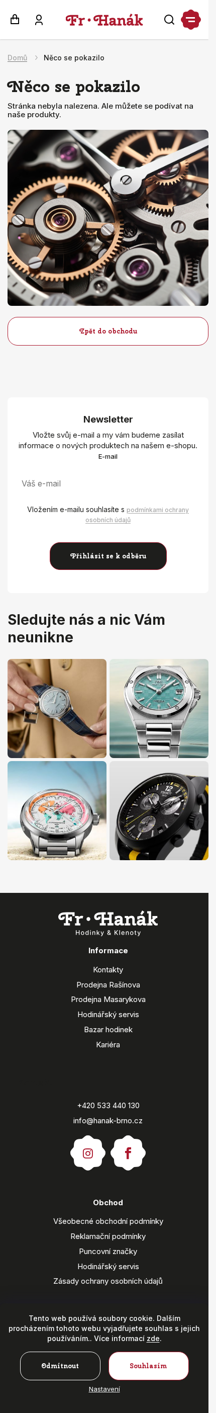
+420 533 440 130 (108, 1105)
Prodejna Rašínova (108, 984)
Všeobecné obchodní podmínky (108, 1221)
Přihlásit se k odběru (108, 556)
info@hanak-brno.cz (108, 1120)
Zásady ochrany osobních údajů (108, 1281)
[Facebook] (128, 1148)
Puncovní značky (108, 1251)
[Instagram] (87, 1148)
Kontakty (108, 969)
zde (153, 1338)
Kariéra (108, 1044)
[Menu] (191, 20)
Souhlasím (148, 1366)
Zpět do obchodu (108, 331)
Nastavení (104, 1389)
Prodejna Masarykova (108, 999)
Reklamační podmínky (108, 1236)
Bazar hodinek (108, 1029)
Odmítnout (60, 1366)
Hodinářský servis (108, 1014)
